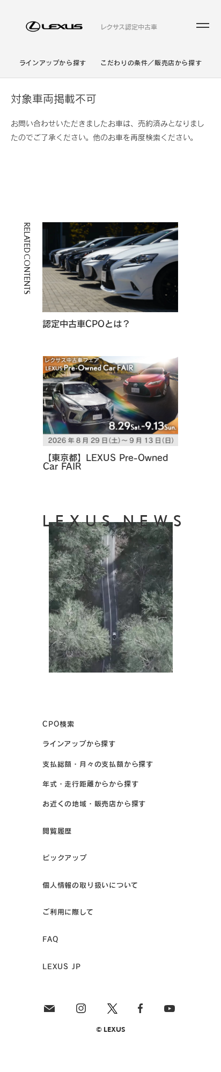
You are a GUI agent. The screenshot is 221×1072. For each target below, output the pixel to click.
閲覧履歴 (57, 830)
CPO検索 (58, 723)
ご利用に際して (68, 911)
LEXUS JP (61, 966)
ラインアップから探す (52, 62)
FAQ (50, 938)
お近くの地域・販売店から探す (94, 803)
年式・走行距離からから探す (90, 783)
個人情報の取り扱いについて (90, 884)
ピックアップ (64, 857)
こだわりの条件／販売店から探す (151, 62)
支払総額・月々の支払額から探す (97, 763)
